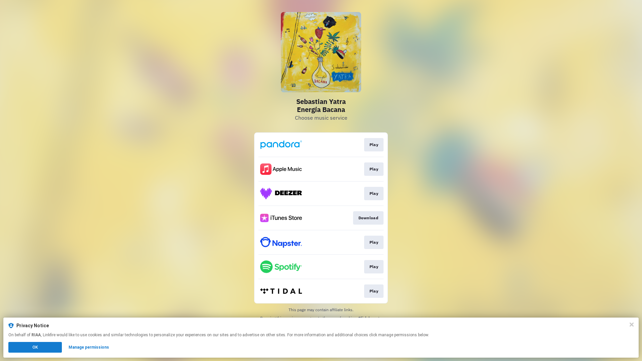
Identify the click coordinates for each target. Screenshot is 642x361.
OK (35, 347)
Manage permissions (89, 347)
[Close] (631, 324)
